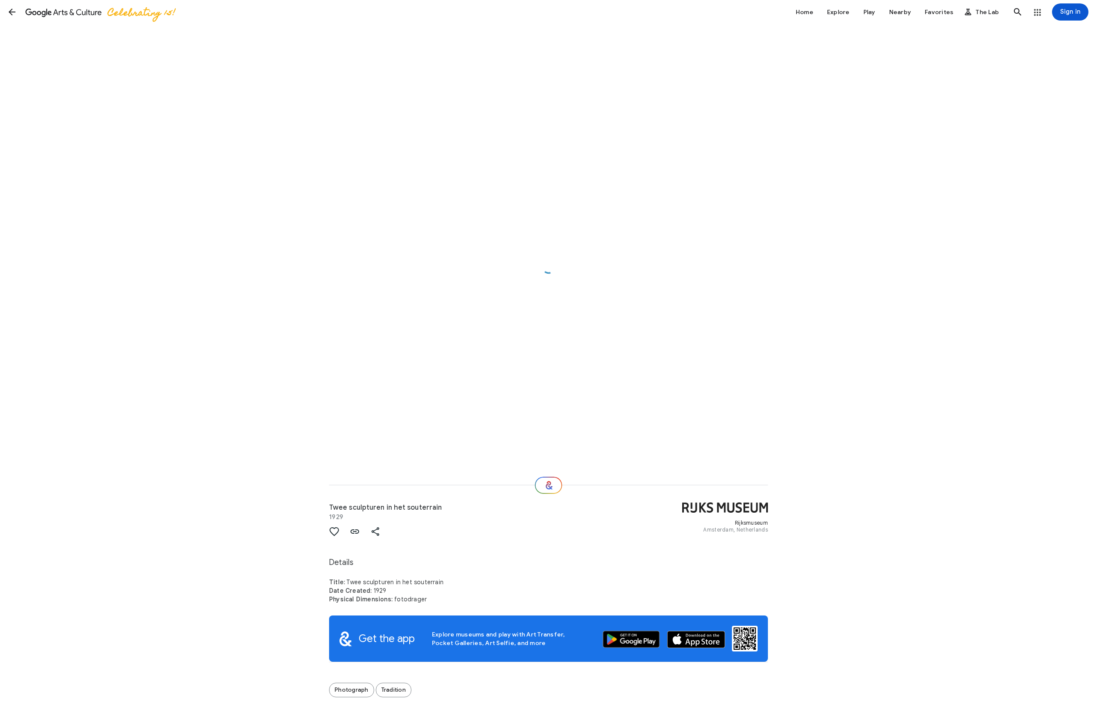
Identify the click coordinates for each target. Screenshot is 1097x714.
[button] (12, 12)
